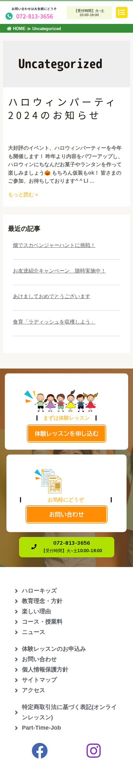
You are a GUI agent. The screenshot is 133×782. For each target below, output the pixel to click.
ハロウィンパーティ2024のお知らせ (63, 108)
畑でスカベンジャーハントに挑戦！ (54, 245)
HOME (19, 28)
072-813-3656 (34, 16)
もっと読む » (23, 194)
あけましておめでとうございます (51, 296)
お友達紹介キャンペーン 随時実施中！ (59, 270)
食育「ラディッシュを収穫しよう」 (54, 322)
